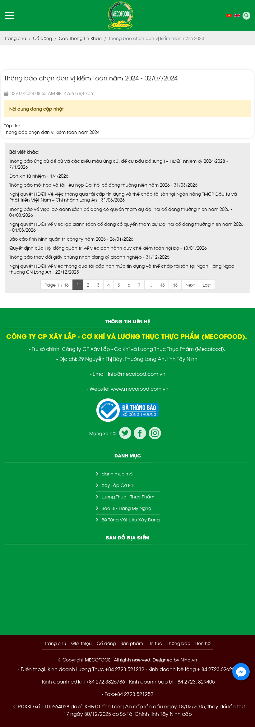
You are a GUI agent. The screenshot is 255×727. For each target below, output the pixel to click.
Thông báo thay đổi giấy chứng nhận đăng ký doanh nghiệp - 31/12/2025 (89, 257)
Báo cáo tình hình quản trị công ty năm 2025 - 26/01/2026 (71, 239)
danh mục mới (117, 473)
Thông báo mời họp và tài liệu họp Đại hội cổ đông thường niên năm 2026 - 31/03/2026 (103, 185)
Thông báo (178, 643)
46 (175, 285)
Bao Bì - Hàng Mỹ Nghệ (126, 508)
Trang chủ (55, 643)
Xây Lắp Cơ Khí (118, 485)
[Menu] (9, 15)
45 (162, 285)
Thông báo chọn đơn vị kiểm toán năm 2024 (52, 132)
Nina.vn (189, 659)
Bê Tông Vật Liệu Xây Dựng (131, 519)
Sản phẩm (132, 643)
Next (190, 285)
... (150, 285)
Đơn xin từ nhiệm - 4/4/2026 (38, 176)
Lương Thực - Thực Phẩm (128, 496)
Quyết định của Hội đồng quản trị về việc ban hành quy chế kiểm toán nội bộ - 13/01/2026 (108, 248)
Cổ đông (106, 643)
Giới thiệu (81, 643)
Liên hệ (203, 643)
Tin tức (155, 643)
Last (207, 285)
